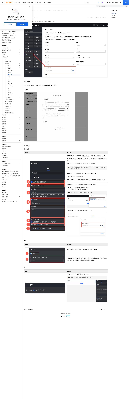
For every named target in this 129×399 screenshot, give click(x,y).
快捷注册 (10, 24)
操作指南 (40, 10)
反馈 (68, 316)
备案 (113, 2)
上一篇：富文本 (29, 309)
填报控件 (55, 10)
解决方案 (24, 2)
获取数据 (45, 10)
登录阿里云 (22, 24)
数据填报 (50, 10)
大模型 (15, 2)
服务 (44, 2)
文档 (110, 2)
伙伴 (40, 2)
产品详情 (97, 17)
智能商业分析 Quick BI (31, 10)
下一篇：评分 (102, 309)
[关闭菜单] (2, 2)
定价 (32, 2)
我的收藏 (104, 17)
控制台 (116, 2)
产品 (19, 2)
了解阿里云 (49, 2)
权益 (29, 2)
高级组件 (60, 10)
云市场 (36, 2)
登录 (126, 2)
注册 (120, 2)
